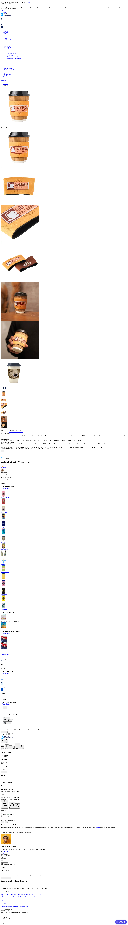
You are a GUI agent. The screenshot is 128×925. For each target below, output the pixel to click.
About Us (5, 38)
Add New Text (3, 772)
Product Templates (7, 47)
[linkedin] (6, 891)
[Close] (1, 813)
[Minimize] (1, 808)
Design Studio (7, 722)
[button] (64, 24)
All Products (5, 76)
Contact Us (33, 894)
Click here (98, 827)
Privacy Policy (10, 894)
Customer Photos (12, 899)
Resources (3, 897)
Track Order (8, 896)
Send (6, 821)
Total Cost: (4, 858)
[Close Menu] (2, 27)
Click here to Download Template (16, 432)
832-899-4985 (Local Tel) (10, 55)
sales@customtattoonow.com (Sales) (12, 56)
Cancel (2, 821)
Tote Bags (5, 71)
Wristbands (5, 67)
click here (26, 875)
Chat (3, 853)
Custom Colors (6, 46)
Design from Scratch (9, 719)
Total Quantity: (4, 854)
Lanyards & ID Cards (7, 68)
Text (1, 770)
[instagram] (4, 62)
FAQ (4, 40)
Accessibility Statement (40, 894)
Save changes (7, 878)
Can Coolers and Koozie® (8, 69)
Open (2, 450)
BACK (6, 800)
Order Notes (3, 734)
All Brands (5, 65)
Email (2, 819)
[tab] (2, 747)
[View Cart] (1, 23)
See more (3, 483)
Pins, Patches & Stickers (8, 74)
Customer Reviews (7, 39)
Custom (5, 708)
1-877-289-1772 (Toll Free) (10, 53)
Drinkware (5, 70)
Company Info (4, 893)
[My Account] (1, 21)
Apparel (5, 75)
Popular (5, 706)
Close (2, 878)
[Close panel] (1, 749)
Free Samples (21, 896)
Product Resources (20, 899)
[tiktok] (7, 62)
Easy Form (7, 717)
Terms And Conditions (25, 894)
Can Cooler (5, 84)
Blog (40, 899)
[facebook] (2, 62)
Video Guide (5, 488)
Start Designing (4, 732)
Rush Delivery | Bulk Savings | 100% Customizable (11, 1)
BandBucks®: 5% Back (8, 48)
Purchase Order (14, 896)
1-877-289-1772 (5, 851)
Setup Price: (4, 857)
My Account (5, 31)
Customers (3, 895)
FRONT (2, 800)
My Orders (5, 32)
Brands (4, 64)
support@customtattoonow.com (21, 906)
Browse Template (8, 720)
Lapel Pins (5, 73)
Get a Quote (3, 80)
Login (4, 33)
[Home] (4, 82)
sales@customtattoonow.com (8, 906)
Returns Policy (27, 896)
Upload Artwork (6, 45)
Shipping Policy (17, 894)
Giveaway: (5, 855)
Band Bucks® (35, 899)
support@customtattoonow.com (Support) (13, 58)
